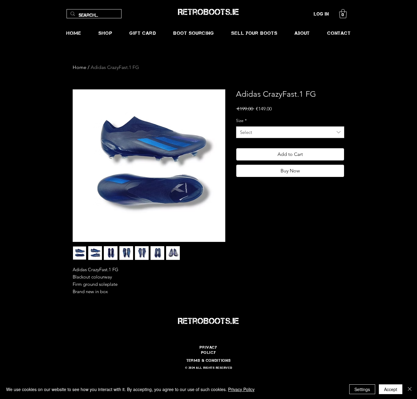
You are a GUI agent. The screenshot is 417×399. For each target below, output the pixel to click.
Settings (362, 389)
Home (79, 67)
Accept (390, 389)
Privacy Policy (241, 389)
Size (241, 120)
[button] (343, 13)
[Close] (409, 389)
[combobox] (290, 132)
